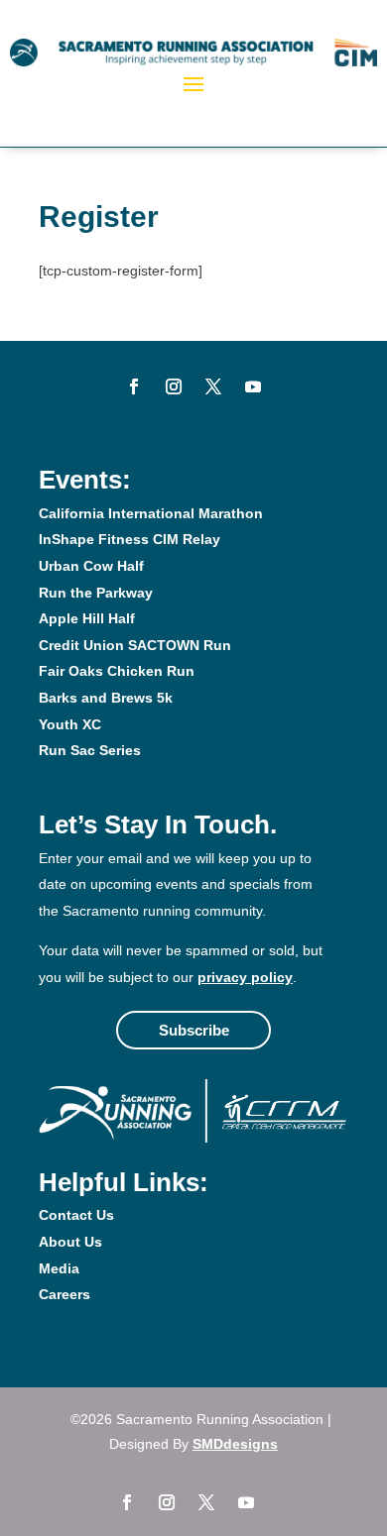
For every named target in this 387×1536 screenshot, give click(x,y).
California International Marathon (151, 513)
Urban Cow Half (91, 566)
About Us (70, 1242)
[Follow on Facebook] (134, 386)
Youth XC (70, 724)
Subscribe (194, 1030)
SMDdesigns (235, 1444)
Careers (64, 1294)
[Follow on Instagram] (174, 386)
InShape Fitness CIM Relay (129, 539)
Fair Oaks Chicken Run (116, 671)
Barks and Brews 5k (106, 698)
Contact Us (76, 1215)
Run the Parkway (96, 593)
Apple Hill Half (87, 618)
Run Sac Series (90, 750)
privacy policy (245, 977)
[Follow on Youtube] (253, 386)
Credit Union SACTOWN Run (135, 645)
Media (59, 1268)
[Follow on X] (213, 386)
